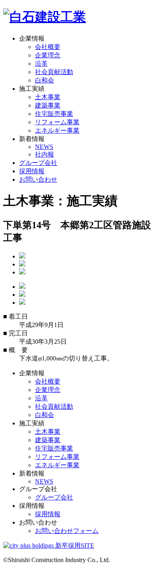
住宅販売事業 (54, 113)
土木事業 (47, 97)
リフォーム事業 (57, 122)
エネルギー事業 (57, 130)
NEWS (44, 146)
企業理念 (47, 55)
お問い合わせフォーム (67, 530)
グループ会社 (38, 162)
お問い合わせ (38, 179)
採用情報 (32, 171)
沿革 (41, 63)
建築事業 (47, 105)
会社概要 (47, 46)
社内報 (44, 154)
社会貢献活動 (54, 72)
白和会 (44, 80)
